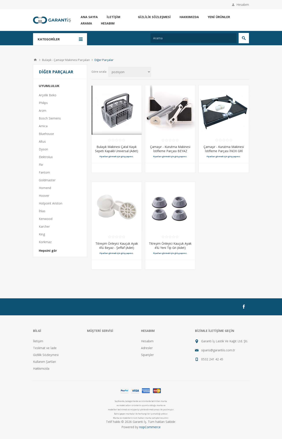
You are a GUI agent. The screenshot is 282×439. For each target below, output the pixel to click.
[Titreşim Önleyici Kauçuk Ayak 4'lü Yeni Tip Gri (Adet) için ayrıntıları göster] (170, 207)
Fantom (44, 172)
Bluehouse (46, 134)
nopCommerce (150, 427)
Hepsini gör (48, 250)
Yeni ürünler (219, 17)
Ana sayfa (89, 17)
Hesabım (242, 4)
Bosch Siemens (50, 118)
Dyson (43, 149)
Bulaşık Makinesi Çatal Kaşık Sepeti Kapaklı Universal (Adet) (116, 149)
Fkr (41, 165)
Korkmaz (45, 242)
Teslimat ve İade (45, 348)
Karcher (44, 226)
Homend (45, 188)
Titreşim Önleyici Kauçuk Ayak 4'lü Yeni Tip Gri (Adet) (170, 245)
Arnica (43, 126)
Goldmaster (47, 180)
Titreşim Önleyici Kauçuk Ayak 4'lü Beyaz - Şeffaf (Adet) (116, 245)
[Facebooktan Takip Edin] (243, 306)
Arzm (42, 110)
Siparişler (147, 355)
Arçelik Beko (47, 95)
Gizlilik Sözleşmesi (154, 17)
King (42, 234)
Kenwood (45, 219)
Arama (86, 23)
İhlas (42, 211)
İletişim (113, 17)
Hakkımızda (189, 17)
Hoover (44, 195)
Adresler (147, 348)
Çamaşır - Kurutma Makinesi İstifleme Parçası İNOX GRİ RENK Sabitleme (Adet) (224, 151)
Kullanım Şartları (44, 362)
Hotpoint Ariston (50, 203)
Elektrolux (46, 157)
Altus (42, 141)
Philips (43, 103)
